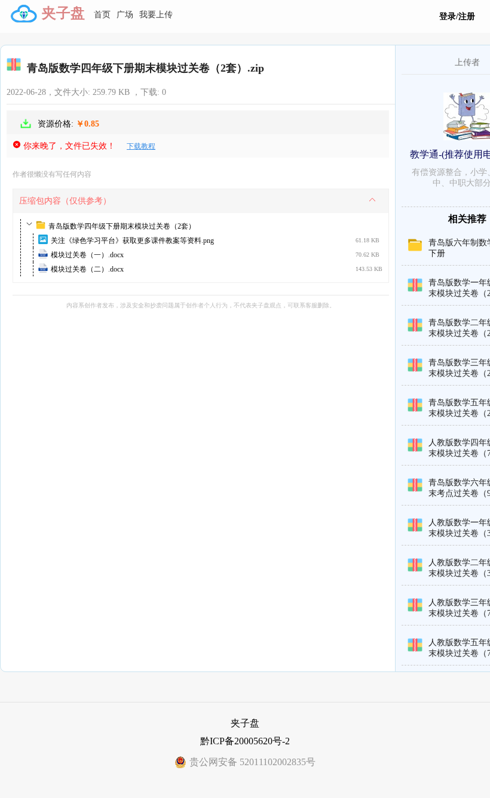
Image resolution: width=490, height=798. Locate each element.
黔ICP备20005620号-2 (245, 741)
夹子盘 (63, 13)
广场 (125, 14)
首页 (102, 14)
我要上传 (156, 14)
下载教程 (141, 146)
